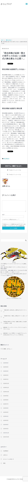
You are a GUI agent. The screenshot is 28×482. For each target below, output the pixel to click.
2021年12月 (6, 432)
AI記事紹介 (6, 158)
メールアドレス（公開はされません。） (10, 219)
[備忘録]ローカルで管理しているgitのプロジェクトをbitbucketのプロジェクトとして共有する (15, 334)
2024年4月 (5, 371)
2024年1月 (5, 379)
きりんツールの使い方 (8, 459)
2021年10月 (6, 436)
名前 (3, 214)
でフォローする (15, 170)
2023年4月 (5, 416)
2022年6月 (5, 424)
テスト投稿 (3, 348)
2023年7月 (5, 404)
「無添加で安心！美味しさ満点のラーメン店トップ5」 (15, 316)
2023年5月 (5, 412)
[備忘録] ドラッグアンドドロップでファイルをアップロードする (15, 328)
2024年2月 (5, 375)
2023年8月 (5, 399)
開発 (4, 463)
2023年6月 (5, 408)
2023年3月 (5, 420)
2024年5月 (5, 367)
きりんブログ (6, 4)
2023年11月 (6, 387)
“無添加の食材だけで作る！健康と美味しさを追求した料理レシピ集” (15, 322)
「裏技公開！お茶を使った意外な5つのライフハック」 (15, 310)
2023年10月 (6, 391)
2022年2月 (5, 428)
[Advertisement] (14, 21)
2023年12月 (6, 383)
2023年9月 (5, 395)
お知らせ (5, 455)
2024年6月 (5, 362)
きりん (8, 348)
